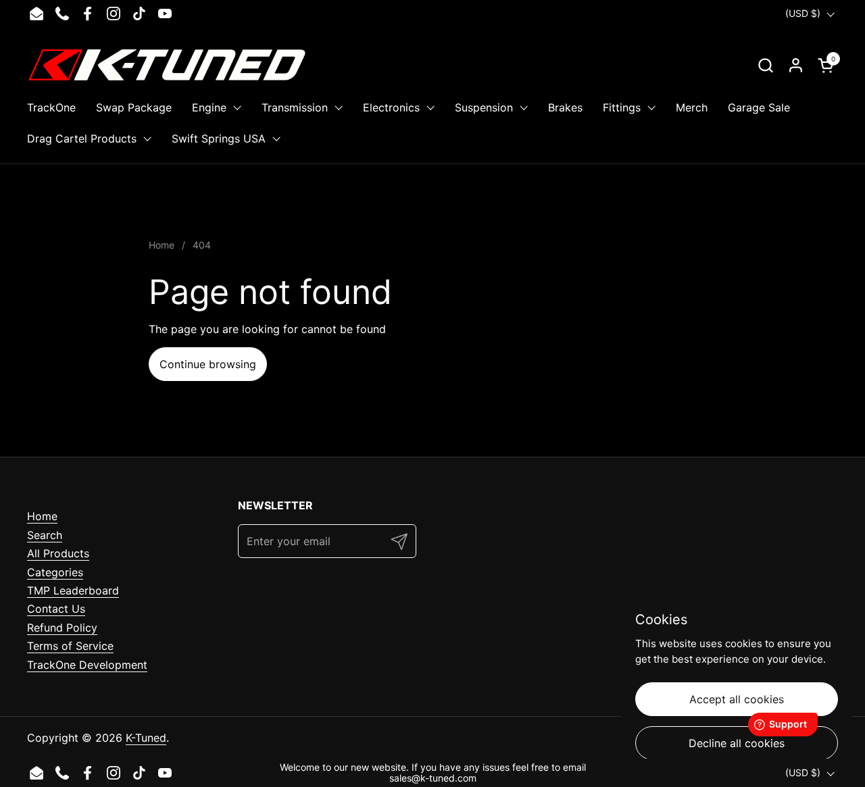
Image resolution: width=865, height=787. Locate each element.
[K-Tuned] (167, 65)
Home (42, 516)
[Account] (795, 65)
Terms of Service (70, 646)
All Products (58, 553)
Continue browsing (207, 364)
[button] (765, 65)
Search (44, 535)
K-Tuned (146, 737)
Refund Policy (62, 627)
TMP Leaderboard (73, 590)
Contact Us (56, 608)
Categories (55, 572)
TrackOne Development (87, 664)
